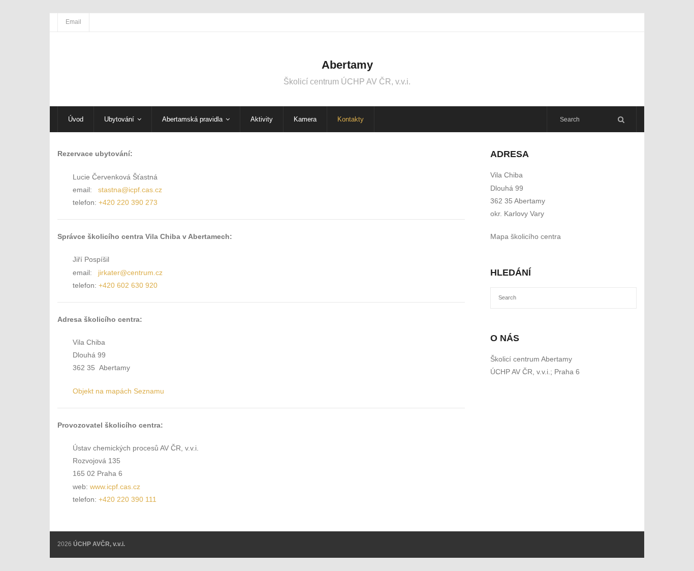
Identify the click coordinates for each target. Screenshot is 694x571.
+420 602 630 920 (128, 285)
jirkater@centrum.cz (130, 272)
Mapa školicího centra (525, 236)
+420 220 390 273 (128, 202)
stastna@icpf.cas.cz (130, 190)
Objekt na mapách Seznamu (118, 391)
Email (73, 21)
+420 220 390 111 (127, 499)
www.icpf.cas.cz (115, 487)
